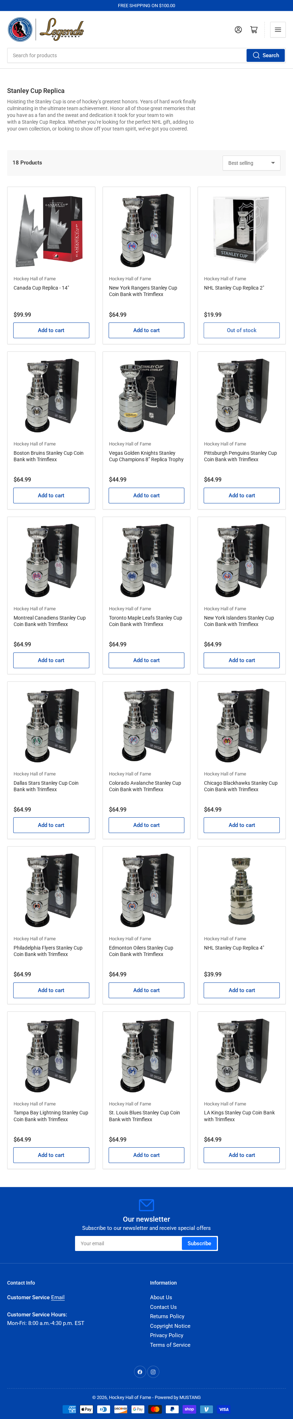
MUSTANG (190, 1397)
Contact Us (163, 1307)
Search (271, 55)
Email (58, 1297)
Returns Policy (167, 1316)
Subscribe (199, 1243)
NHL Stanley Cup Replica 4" (234, 948)
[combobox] (146, 55)
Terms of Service (170, 1345)
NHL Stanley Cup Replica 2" (234, 288)
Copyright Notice (170, 1326)
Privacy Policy (166, 1335)
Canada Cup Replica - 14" (41, 288)
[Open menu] (278, 30)
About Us (161, 1297)
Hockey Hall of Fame (35, 278)
